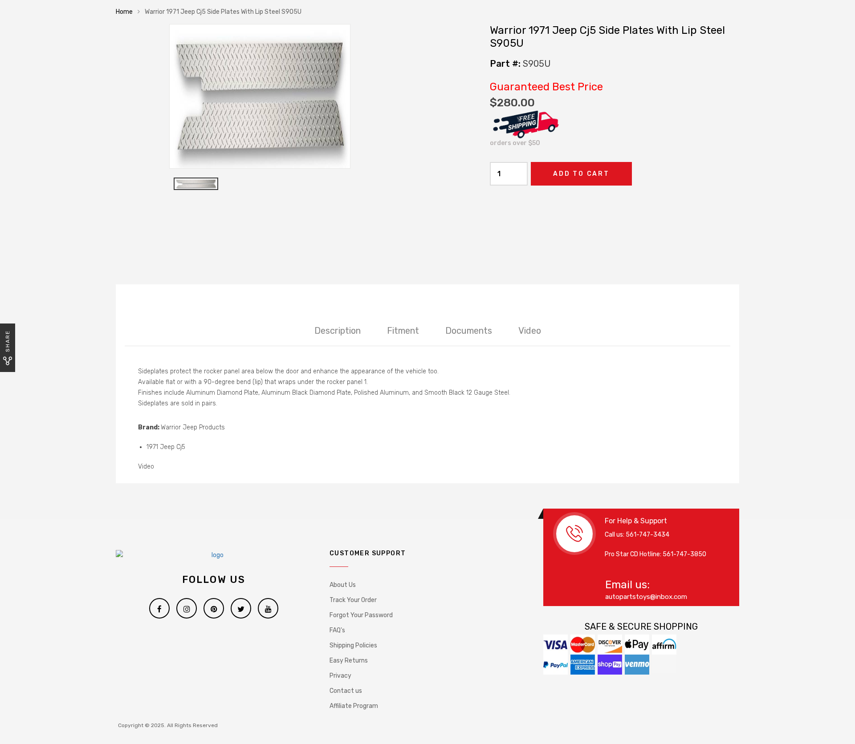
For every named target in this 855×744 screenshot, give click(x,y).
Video (529, 330)
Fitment (403, 330)
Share (7, 341)
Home (124, 12)
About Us (343, 585)
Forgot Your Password (361, 615)
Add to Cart (581, 174)
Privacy (340, 675)
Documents (468, 330)
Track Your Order (353, 600)
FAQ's (337, 630)
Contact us (346, 691)
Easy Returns (349, 660)
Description (337, 330)
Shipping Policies (353, 645)
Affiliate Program (354, 706)
